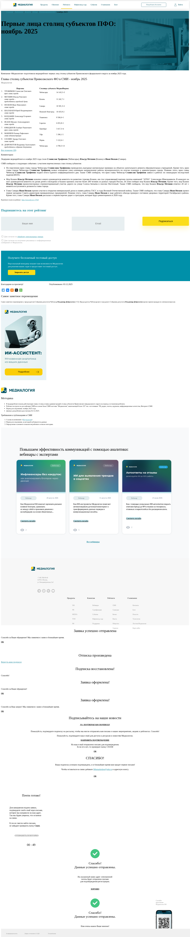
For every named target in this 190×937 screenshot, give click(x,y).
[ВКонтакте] (7, 290)
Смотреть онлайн (28, 521)
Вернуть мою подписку (11, 662)
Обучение (55, 5)
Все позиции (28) (8, 150)
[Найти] (133, 4)
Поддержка (96, 623)
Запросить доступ (21, 272)
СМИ (114, 605)
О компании (105, 5)
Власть (115, 619)
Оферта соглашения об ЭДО (32, 933)
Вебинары (95, 605)
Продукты (44, 5)
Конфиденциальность (11, 933)
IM (73, 623)
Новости (135, 614)
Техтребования (52, 933)
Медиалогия (27, 420)
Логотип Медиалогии (139, 623)
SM (73, 605)
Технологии (136, 619)
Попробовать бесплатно (153, 4)
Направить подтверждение (95, 740)
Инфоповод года (80, 5)
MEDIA (74, 614)
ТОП (73, 619)
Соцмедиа (116, 610)
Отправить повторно (27, 835)
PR (73, 610)
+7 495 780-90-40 (42, 578)
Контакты (136, 605)
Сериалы (115, 628)
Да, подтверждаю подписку (95, 725)
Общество (116, 623)
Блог (116, 5)
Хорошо (95, 889)
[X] (16, 290)
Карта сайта (136, 628)
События (94, 5)
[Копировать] (40, 199)
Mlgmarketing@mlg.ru (102, 769)
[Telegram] (3, 290)
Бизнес (115, 614)
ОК (2, 642)
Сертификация (97, 610)
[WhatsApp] (20, 290)
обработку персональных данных (30, 237)
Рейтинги (66, 5)
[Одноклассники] (12, 290)
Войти (180, 5)
